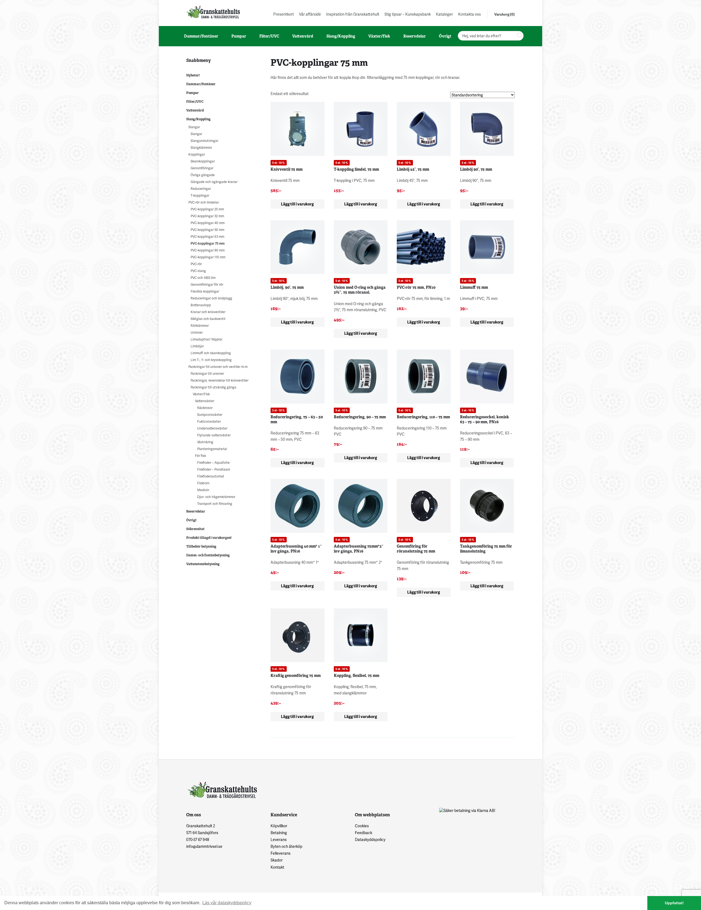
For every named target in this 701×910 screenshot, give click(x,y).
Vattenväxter (204, 401)
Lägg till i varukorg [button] (297, 204)
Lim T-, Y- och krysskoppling (211, 359)
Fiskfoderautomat (210, 476)
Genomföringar (202, 168)
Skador (277, 860)
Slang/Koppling (198, 119)
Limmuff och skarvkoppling (211, 353)
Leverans (279, 839)
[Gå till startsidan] (212, 11)
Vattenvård (195, 110)
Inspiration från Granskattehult (352, 14)
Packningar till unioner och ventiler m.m (218, 366)
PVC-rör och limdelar (203, 202)
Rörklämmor (200, 325)
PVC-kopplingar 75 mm (208, 243)
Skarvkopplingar (203, 161)
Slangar (194, 127)
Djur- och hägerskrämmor (216, 496)
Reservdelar (195, 511)
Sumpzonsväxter (209, 414)
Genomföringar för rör (207, 284)
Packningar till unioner (207, 373)
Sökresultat (195, 529)
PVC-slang (198, 270)
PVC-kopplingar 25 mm (207, 209)
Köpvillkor (279, 825)
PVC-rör (196, 264)
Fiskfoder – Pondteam (213, 469)
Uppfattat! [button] (674, 903)
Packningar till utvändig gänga (213, 387)
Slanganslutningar (204, 140)
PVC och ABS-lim (203, 277)
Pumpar (192, 93)
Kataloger (444, 14)
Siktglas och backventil (208, 318)
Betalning (279, 832)
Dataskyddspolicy (370, 839)
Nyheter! (193, 75)
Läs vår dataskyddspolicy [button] (226, 902)
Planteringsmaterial (212, 449)
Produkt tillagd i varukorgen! (208, 538)
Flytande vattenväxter (214, 435)
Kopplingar (196, 154)
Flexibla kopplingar (205, 291)
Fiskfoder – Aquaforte (213, 462)
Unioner (197, 332)
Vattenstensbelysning (203, 564)
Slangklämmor (201, 147)
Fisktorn (203, 483)
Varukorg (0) (504, 14)
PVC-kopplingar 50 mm (207, 229)
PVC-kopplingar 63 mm (207, 236)
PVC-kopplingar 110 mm (208, 257)
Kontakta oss (469, 14)
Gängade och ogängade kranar (214, 181)
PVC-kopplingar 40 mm (208, 223)
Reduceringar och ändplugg (211, 298)
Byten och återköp (286, 846)
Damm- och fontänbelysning (208, 555)
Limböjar (197, 346)
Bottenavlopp (201, 305)
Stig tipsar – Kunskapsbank (407, 14)
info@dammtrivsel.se (204, 846)
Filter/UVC (194, 101)
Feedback (363, 832)
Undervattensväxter (212, 428)
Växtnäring (205, 442)
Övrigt (191, 520)
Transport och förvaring (214, 503)
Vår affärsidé (310, 14)
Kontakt (277, 867)
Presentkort (283, 14)
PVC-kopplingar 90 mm (208, 250)
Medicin (203, 490)
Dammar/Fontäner (201, 84)
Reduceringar (201, 188)
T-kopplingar (200, 195)
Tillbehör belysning (201, 546)
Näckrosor (204, 407)
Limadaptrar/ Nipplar (206, 339)
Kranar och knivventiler (208, 312)
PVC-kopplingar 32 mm (207, 216)
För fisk (200, 455)
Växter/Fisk (201, 394)
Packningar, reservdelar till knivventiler (219, 380)
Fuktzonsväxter (209, 421)
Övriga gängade (203, 175)
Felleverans (281, 853)
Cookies (362, 825)
